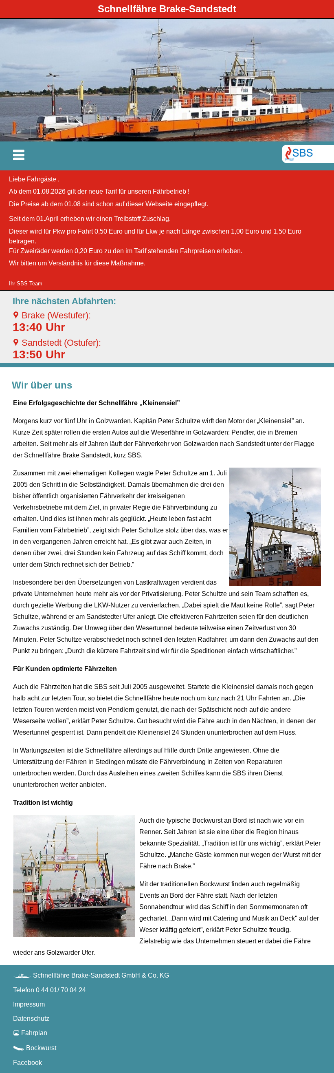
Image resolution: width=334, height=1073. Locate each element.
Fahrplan (30, 1032)
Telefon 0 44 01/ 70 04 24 (49, 990)
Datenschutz (31, 1018)
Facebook (27, 1062)
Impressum (29, 1004)
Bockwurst (34, 1047)
